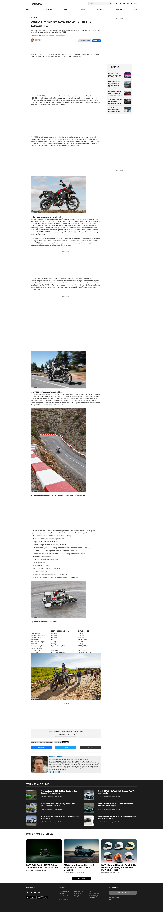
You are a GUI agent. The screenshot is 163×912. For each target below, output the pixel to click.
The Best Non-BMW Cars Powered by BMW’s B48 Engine (114, 109)
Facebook (42, 747)
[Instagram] (128, 3)
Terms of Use (77, 893)
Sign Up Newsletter (94, 893)
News (65, 10)
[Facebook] (116, 3)
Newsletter (62, 4)
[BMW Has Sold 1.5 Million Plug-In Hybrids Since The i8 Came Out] (31, 803)
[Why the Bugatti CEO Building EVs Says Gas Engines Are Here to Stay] (31, 791)
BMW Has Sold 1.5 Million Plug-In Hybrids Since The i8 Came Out (58, 805)
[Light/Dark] (132, 3)
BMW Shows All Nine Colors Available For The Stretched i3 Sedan (115, 93)
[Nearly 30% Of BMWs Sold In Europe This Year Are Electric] (89, 791)
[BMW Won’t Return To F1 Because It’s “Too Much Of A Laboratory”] (89, 803)
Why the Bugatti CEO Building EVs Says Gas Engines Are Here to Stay (59, 792)
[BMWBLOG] (40, 888)
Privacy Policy (77, 896)
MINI (135, 10)
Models (28, 10)
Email (91, 747)
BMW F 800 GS (34, 742)
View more (81, 878)
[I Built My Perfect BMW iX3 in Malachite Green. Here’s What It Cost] (89, 816)
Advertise (49, 4)
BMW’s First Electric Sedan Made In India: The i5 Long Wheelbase (115, 75)
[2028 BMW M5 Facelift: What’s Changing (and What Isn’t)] (31, 816)
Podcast (119, 10)
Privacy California (63, 899)
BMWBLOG (33, 35)
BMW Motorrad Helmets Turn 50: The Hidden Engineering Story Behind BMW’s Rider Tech (119, 867)
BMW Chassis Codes (79, 891)
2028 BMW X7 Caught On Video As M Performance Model (115, 101)
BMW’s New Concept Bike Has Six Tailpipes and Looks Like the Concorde (80, 867)
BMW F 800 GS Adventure (46, 742)
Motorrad (34, 18)
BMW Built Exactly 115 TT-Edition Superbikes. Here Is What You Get (42, 866)
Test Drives (48, 10)
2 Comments (96, 40)
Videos (83, 10)
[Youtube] (124, 3)
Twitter (66, 747)
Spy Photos (100, 10)
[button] (98, 698)
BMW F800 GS (58, 742)
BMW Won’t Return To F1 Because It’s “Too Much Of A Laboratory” (115, 805)
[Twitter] (120, 3)
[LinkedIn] (59, 772)
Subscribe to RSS (64, 896)
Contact (55, 4)
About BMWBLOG (64, 891)
